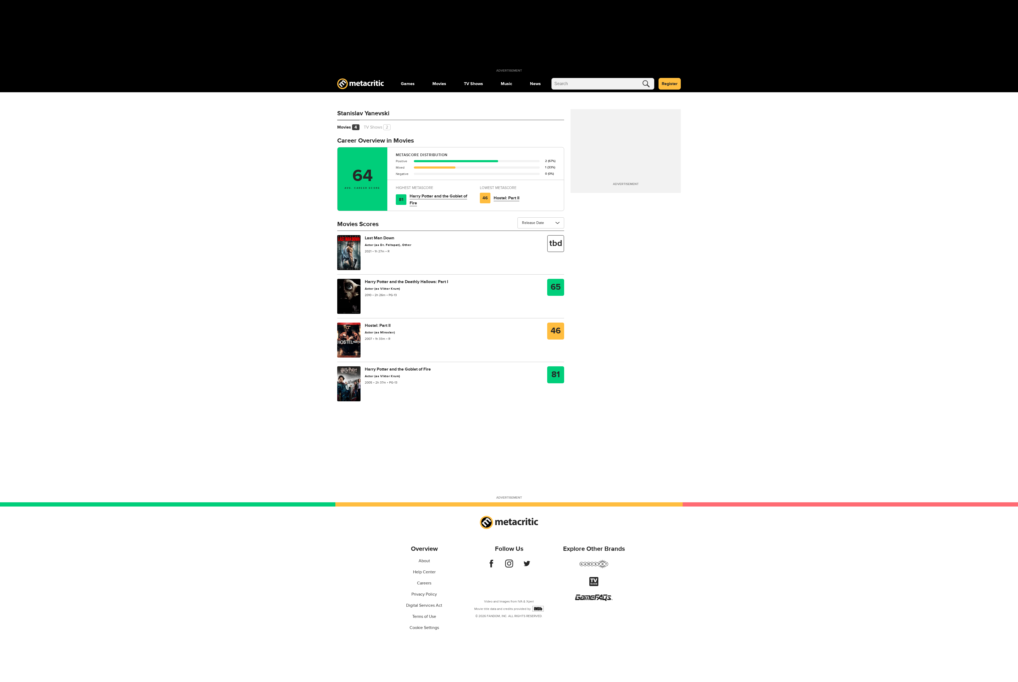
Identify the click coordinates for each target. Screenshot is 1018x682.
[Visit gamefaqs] (594, 599)
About (424, 561)
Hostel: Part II (506, 198)
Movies (439, 83)
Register (670, 83)
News (535, 83)
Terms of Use (424, 616)
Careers (424, 583)
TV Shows (473, 83)
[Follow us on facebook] (491, 566)
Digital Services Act (424, 605)
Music (506, 83)
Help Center (424, 572)
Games (408, 83)
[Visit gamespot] (594, 567)
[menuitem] (408, 83)
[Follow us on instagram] (509, 566)
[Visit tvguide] (594, 584)
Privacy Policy (424, 594)
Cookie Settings (424, 627)
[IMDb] (538, 608)
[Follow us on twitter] (527, 566)
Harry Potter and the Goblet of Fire (438, 199)
